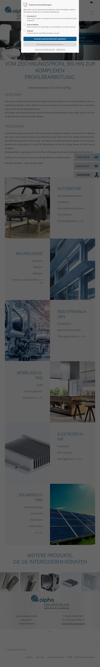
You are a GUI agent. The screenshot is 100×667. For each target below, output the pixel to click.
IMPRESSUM (60, 49)
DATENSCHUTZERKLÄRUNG (45, 49)
